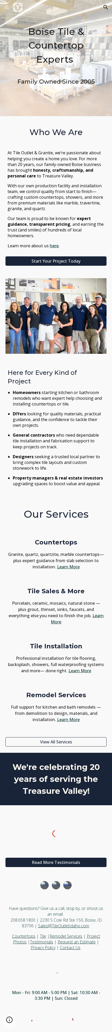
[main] (56, 45)
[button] (6, 7)
